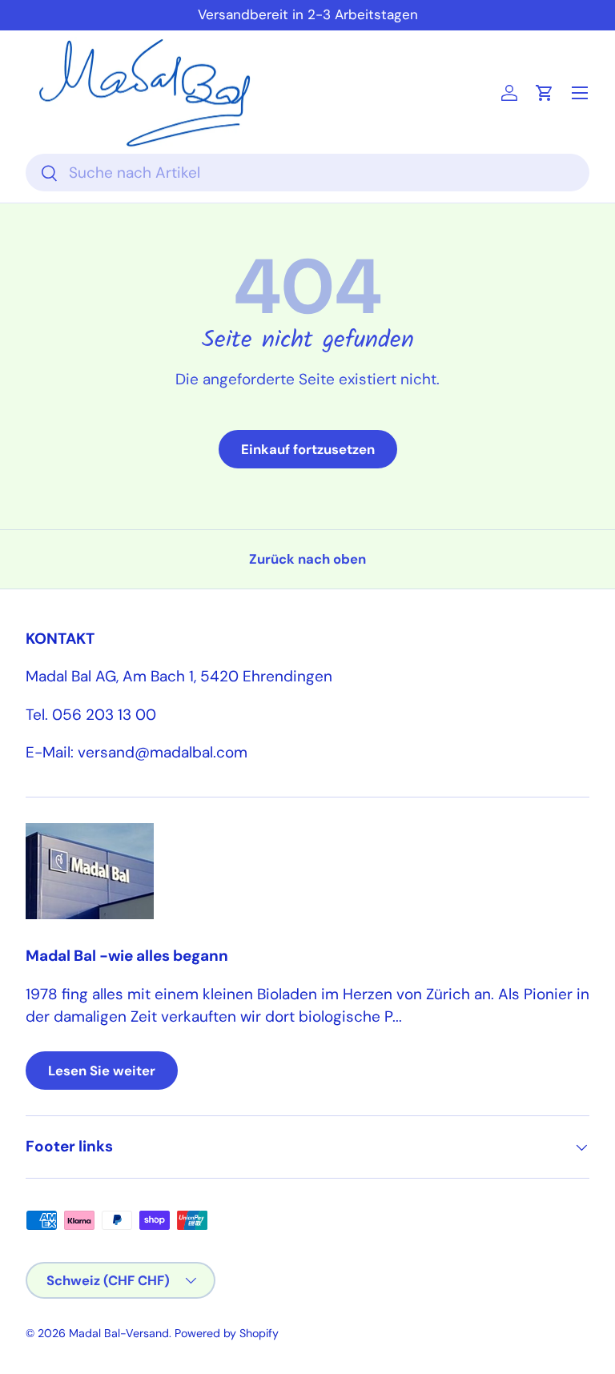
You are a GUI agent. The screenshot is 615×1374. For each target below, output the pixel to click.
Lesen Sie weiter (101, 1070)
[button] (544, 92)
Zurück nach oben (307, 559)
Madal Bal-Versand (119, 1333)
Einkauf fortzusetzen (308, 449)
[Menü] (579, 92)
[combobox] (307, 172)
